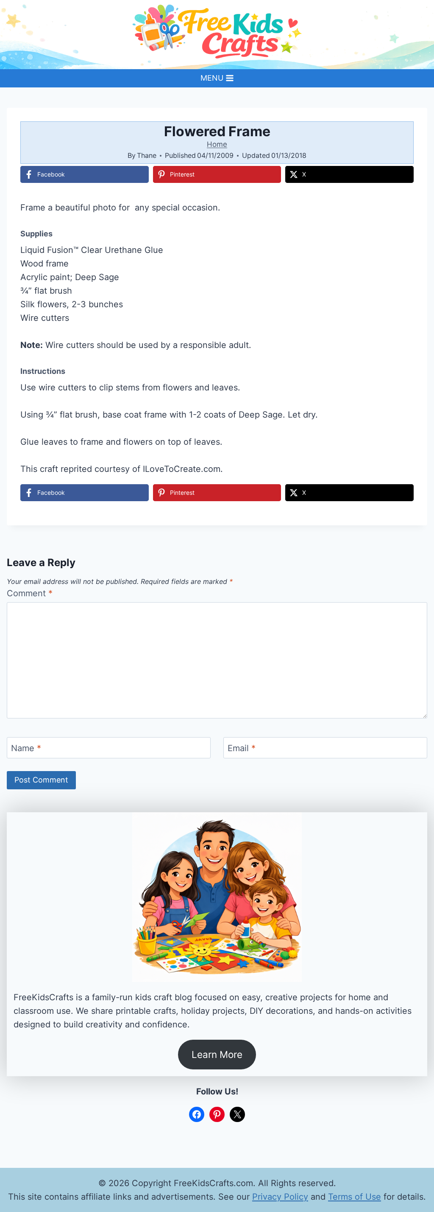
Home (217, 144)
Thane (146, 155)
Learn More (217, 1054)
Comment (30, 593)
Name (26, 748)
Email (242, 748)
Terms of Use (354, 1197)
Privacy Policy (280, 1197)
